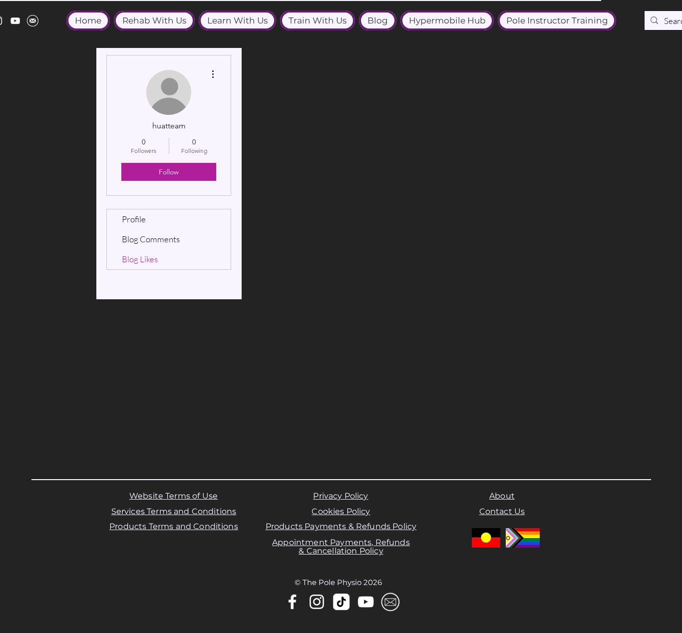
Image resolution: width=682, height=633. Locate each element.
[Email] (390, 602)
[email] (32, 20)
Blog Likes (140, 259)
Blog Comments (151, 239)
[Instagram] (317, 602)
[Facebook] (292, 602)
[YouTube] (15, 20)
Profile (134, 219)
